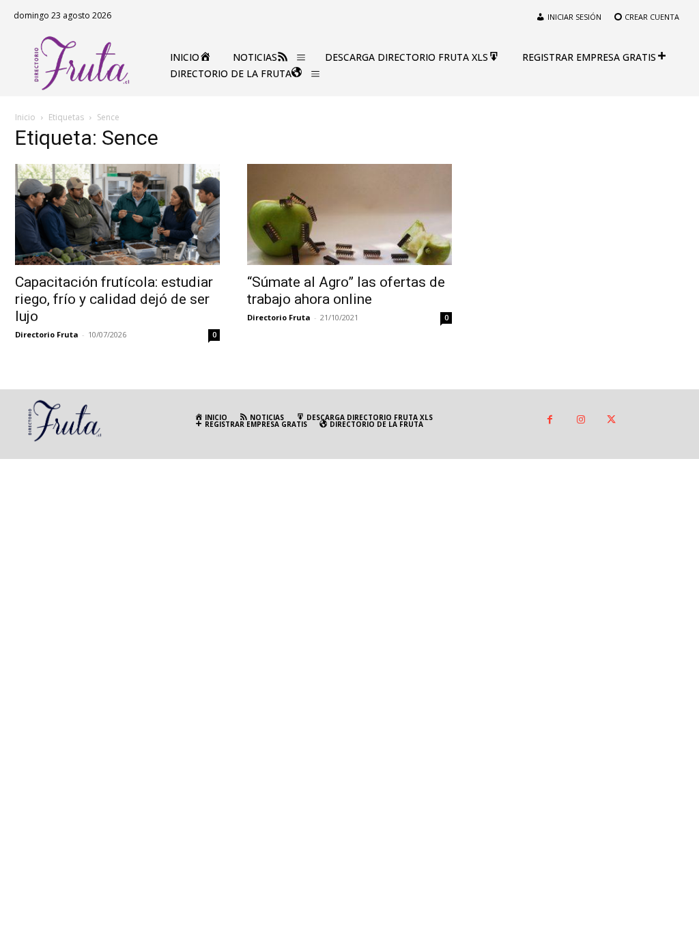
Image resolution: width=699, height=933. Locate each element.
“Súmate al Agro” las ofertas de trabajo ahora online (346, 290)
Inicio (25, 117)
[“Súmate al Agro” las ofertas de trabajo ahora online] (349, 214)
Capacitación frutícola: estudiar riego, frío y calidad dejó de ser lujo (114, 299)
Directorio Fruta (47, 334)
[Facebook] (550, 420)
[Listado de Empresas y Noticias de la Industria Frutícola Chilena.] (82, 63)
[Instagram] (581, 420)
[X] (611, 420)
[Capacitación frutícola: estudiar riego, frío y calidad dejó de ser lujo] (117, 214)
